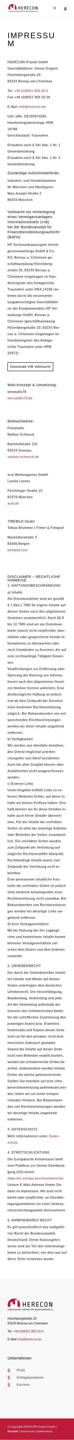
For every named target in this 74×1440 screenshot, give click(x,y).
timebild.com (17, 550)
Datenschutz (44, 1431)
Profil (21, 1370)
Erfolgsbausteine (30, 1377)
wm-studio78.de (20, 398)
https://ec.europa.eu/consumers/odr (35, 1178)
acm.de (13, 503)
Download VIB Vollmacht (30, 367)
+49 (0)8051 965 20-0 (28, 1331)
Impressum (28, 1431)
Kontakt (12, 1431)
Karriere (23, 1384)
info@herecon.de (32, 106)
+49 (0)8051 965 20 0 (31, 90)
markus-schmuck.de (23, 456)
